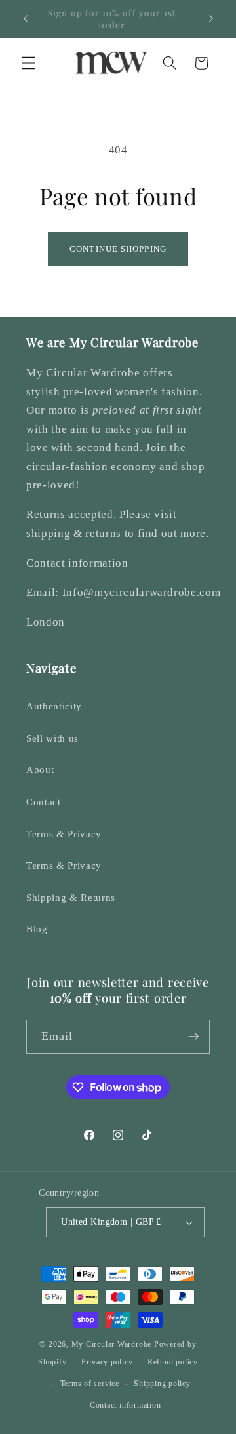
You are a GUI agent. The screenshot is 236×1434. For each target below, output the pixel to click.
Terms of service (89, 1383)
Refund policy (173, 1361)
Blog (37, 928)
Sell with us (52, 738)
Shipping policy (162, 1383)
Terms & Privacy (64, 833)
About (40, 769)
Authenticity (54, 705)
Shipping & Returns (70, 897)
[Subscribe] (193, 1037)
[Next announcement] (211, 19)
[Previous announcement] (25, 19)
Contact (43, 801)
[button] (29, 63)
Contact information (125, 1405)
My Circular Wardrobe (111, 1344)
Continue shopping (118, 249)
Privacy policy (107, 1361)
